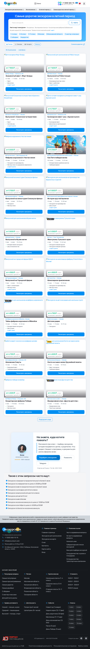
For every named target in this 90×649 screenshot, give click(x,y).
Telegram (43, 463)
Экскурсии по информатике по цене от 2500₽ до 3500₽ (27, 484)
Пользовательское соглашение (65, 646)
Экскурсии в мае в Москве (17, 499)
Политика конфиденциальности (40, 646)
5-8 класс (22, 34)
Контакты (45, 546)
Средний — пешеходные (10, 610)
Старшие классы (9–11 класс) (54, 590)
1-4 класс (14, 34)
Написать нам (71, 541)
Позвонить (68, 458)
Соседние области (31, 595)
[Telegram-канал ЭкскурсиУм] (81, 638)
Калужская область (31, 585)
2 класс (79, 607)
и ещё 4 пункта (53, 248)
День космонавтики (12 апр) (54, 621)
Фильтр (37, 44)
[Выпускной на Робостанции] (66, 63)
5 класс (71, 615)
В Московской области (55, 34)
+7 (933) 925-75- (68, 3)
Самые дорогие (7, 585)
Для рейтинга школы (9, 598)
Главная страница (48, 532)
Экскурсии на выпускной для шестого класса (23, 493)
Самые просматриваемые (11, 581)
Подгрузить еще (45, 419)
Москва (27, 578)
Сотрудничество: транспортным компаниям (76, 560)
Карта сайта (46, 549)
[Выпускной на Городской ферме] (24, 267)
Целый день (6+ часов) (32, 610)
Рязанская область (31, 591)
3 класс (71, 611)
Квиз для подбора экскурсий (76, 550)
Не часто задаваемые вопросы (74, 537)
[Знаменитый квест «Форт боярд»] (24, 63)
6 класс (79, 615)
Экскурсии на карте (49, 539)
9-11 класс (31, 34)
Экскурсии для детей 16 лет (17, 496)
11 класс (71, 627)
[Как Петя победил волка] (66, 144)
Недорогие (24, 37)
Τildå (22, 646)
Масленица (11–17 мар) (54, 617)
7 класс (71, 619)
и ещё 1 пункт (11, 85)
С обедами (14, 37)
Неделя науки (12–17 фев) (55, 610)
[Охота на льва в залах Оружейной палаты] (66, 349)
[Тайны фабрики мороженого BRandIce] (24, 308)
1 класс (71, 607)
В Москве (41, 34)
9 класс (71, 623)
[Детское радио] (66, 308)
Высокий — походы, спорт (11, 614)
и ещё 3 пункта (11, 126)
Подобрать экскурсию (48, 457)
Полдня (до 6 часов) (31, 607)
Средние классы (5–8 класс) (53, 585)
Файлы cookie (83, 646)
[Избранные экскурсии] (80, 3)
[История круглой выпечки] (66, 185)
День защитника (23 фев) (55, 614)
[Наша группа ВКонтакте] (86, 638)
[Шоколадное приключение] (66, 267)
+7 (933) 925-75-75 (11, 538)
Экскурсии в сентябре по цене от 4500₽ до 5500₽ (25, 505)
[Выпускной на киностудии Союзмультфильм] (24, 185)
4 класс (79, 611)
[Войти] (84, 3)
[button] (59, 3)
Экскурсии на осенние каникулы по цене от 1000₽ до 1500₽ (28, 502)
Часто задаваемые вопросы (76, 532)
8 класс (79, 619)
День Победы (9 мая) (53, 629)
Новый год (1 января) (53, 607)
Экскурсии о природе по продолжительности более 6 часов (29, 481)
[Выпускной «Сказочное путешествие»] (24, 104)
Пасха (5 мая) (51, 626)
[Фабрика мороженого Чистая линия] (24, 144)
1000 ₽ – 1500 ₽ (73, 578)
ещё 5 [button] (52, 30)
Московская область (31, 581)
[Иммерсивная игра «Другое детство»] (66, 388)
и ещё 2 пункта (53, 85)
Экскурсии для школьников (51, 536)
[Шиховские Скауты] (24, 349)
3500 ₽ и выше (73, 588)
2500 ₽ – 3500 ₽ (73, 585)
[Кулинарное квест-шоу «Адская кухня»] (66, 104)
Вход (43, 552)
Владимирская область (32, 588)
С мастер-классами (72, 34)
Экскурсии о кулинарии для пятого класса (22, 490)
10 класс (79, 623)
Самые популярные (9, 578)
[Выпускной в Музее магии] (24, 226)
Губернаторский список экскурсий (75, 546)
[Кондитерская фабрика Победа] (24, 388)
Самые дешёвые (8, 588)
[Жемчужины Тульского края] (66, 226)
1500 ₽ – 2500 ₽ (73, 581)
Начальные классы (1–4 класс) (54, 579)
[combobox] (39, 22)
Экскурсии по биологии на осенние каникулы (24, 508)
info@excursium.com (12, 541)
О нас (44, 542)
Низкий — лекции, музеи (10, 607)
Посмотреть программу (24, 89)
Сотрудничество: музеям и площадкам (76, 554)
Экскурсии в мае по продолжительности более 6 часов (27, 487)
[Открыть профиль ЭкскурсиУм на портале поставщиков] (12, 638)
